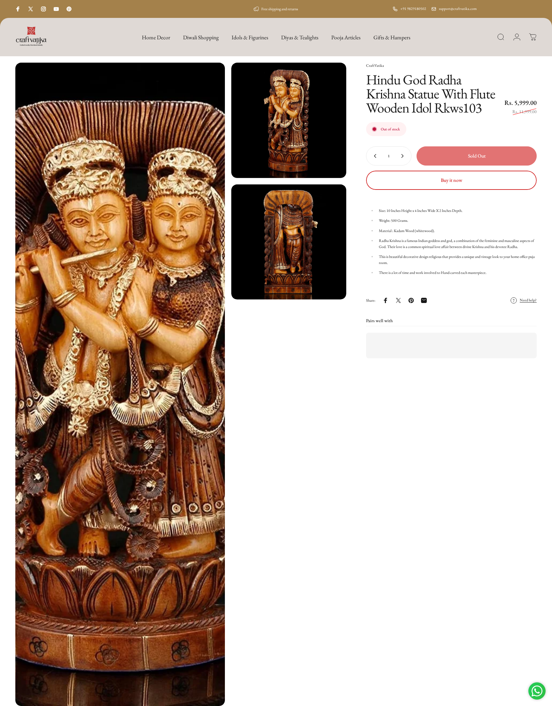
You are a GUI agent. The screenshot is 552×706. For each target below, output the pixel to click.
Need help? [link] (528, 300)
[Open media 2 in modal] (289, 120)
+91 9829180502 (413, 8)
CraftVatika (375, 65)
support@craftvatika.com (458, 8)
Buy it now (451, 180)
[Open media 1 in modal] (120, 384)
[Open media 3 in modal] (289, 242)
